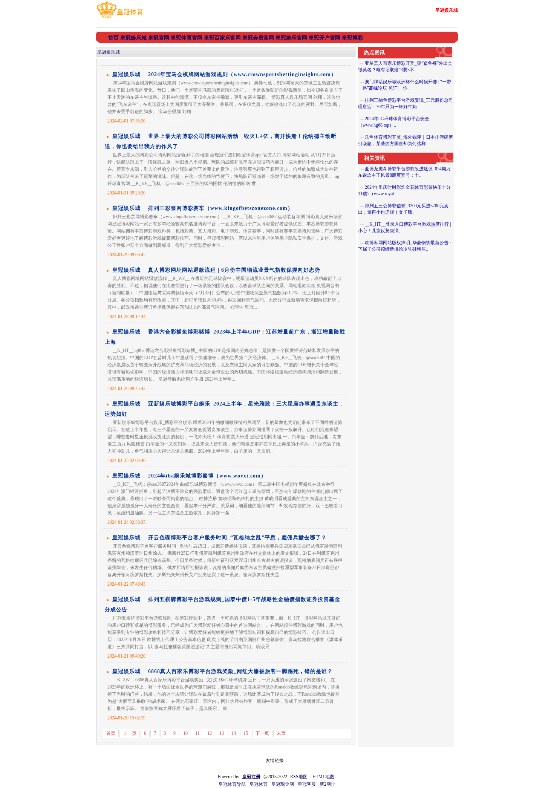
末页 (281, 733)
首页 (110, 733)
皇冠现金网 (282, 784)
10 (185, 733)
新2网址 (327, 784)
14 (233, 733)
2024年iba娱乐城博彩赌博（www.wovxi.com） (207, 476)
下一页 (262, 733)
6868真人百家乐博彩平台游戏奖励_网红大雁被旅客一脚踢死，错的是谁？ (240, 671)
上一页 (129, 733)
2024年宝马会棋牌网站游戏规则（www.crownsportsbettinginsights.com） (242, 74)
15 (245, 733)
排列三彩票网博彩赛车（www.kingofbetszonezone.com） (220, 208)
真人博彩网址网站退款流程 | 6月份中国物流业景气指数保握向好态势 (234, 270)
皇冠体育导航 (232, 784)
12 (209, 733)
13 (221, 733)
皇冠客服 (307, 784)
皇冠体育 (258, 784)
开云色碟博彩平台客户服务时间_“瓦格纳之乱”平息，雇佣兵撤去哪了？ (237, 537)
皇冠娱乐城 (108, 52)
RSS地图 (299, 776)
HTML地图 (323, 776)
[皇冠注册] (119, 18)
